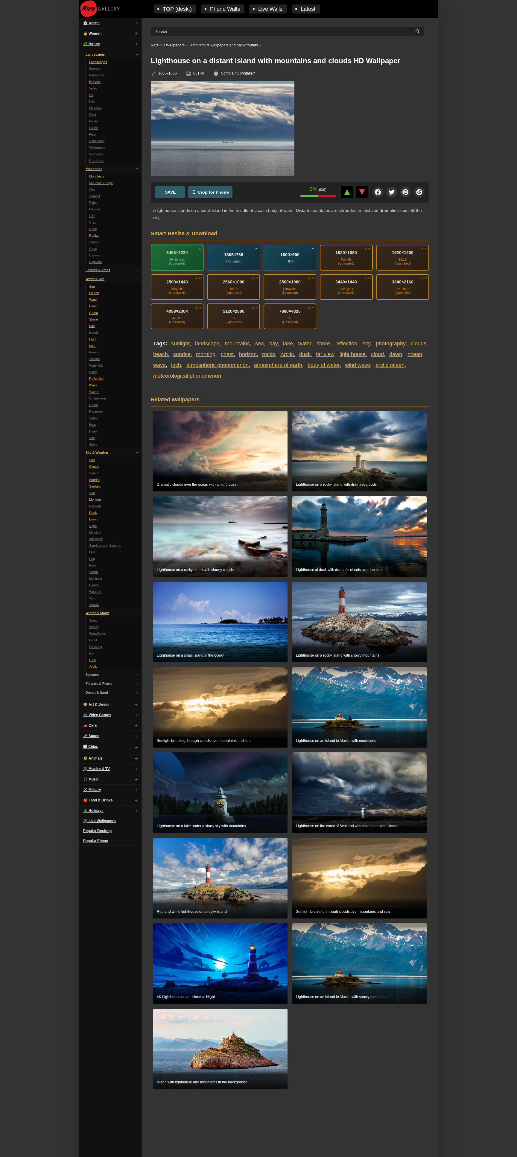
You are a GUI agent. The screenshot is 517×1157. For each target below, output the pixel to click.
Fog (92, 559)
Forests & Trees (98, 270)
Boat (92, 424)
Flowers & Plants (99, 683)
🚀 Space (91, 736)
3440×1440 (346, 282)
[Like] (347, 192)
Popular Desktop (97, 831)
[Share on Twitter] (391, 192)
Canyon (95, 255)
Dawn (93, 519)
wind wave (357, 365)
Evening (95, 506)
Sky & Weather (97, 452)
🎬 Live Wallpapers (99, 821)
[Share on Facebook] (377, 192)
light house (353, 354)
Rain (92, 565)
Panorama (96, 75)
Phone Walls (225, 9)
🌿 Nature (91, 44)
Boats (93, 431)
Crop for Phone (213, 192)
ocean (414, 354)
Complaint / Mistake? (238, 73)
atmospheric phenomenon (217, 365)
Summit (94, 196)
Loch (92, 345)
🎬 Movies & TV (96, 769)
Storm (93, 572)
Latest (308, 9)
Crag (92, 222)
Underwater (97, 398)
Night (93, 526)
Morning (95, 499)
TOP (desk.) (177, 9)
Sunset (94, 473)
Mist (92, 552)
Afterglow (96, 539)
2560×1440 (177, 282)
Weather (95, 591)
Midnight (95, 532)
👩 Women (92, 33)
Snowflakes (97, 633)
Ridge (93, 202)
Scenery (95, 68)
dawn (395, 354)
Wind (92, 598)
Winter (93, 627)
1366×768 (233, 254)
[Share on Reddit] (419, 192)
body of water (324, 365)
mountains (237, 344)
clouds (418, 344)
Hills (92, 101)
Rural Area (96, 161)
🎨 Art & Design (96, 704)
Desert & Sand (97, 692)
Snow (93, 620)
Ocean (94, 293)
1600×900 (289, 254)
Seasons (92, 674)
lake (288, 344)
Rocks (94, 235)
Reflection (96, 378)
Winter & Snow (97, 613)
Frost (93, 640)
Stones (94, 242)
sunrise (182, 354)
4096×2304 (177, 311)
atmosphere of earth (278, 365)
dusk (305, 354)
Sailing (93, 418)
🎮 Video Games (97, 715)
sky (366, 344)
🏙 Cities (90, 747)
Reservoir (96, 411)
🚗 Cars (90, 725)
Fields (93, 121)
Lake (92, 339)
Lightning (95, 578)
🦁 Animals (93, 758)
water (304, 344)
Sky (92, 460)
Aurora (94, 605)
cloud (377, 354)
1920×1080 (346, 252)
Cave (93, 248)
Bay (92, 326)
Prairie (93, 128)
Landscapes (95, 54)
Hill (91, 95)
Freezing (95, 647)
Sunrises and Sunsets (105, 545)
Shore (93, 319)
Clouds (94, 466)
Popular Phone (95, 841)
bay (273, 344)
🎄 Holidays (93, 811)
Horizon (95, 81)
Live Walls (270, 9)
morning (205, 354)
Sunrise (94, 480)
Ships (93, 444)
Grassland (96, 141)
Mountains (94, 169)
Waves (94, 392)
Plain (92, 134)
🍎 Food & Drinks (98, 800)
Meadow (95, 108)
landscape (207, 344)
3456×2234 (177, 252)
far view (325, 354)
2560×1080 (290, 282)
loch (176, 365)
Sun (92, 493)
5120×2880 (233, 311)
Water (93, 299)
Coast (93, 313)
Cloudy (94, 585)
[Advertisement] (366, 124)
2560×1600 (233, 282)
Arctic (93, 666)
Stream (94, 359)
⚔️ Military (92, 790)
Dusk (93, 512)
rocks (268, 354)
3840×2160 (402, 282)
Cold (92, 660)
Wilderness (97, 147)
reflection (346, 344)
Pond (93, 372)
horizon (248, 354)
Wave (93, 385)
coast (227, 354)
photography (390, 344)
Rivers (94, 352)
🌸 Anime (91, 23)
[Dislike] (362, 192)
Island (93, 332)
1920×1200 (402, 252)
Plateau (94, 209)
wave (159, 365)
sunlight (180, 344)
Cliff (92, 216)
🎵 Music (91, 779)
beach (160, 354)
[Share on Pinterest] (405, 192)
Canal (93, 405)
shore (323, 344)
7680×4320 (290, 311)
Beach (93, 306)
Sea (92, 286)
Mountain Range (101, 183)
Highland (95, 262)
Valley (93, 88)
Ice (91, 653)
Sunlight (95, 486)
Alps (92, 189)
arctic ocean (390, 365)
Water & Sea (95, 279)
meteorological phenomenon (187, 376)
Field (92, 114)
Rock (93, 229)
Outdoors (96, 154)
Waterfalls (96, 365)
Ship (92, 438)
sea (259, 344)
